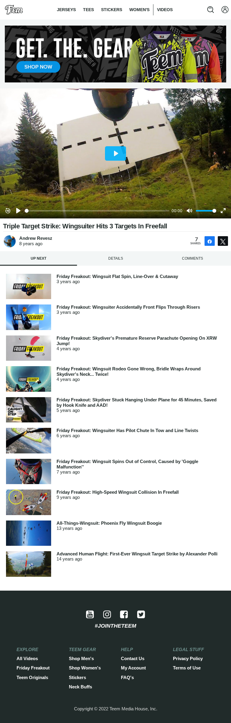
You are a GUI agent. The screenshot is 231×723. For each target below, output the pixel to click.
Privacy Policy (188, 658)
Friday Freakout (33, 668)
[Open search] (210, 9)
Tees (88, 9)
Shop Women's (85, 668)
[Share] (209, 241)
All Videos (27, 658)
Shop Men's (81, 658)
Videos (165, 9)
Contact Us (132, 658)
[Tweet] (223, 241)
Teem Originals (32, 677)
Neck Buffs (80, 686)
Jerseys (66, 9)
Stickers (111, 9)
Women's (139, 9)
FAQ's (127, 677)
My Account (133, 668)
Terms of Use (187, 668)
